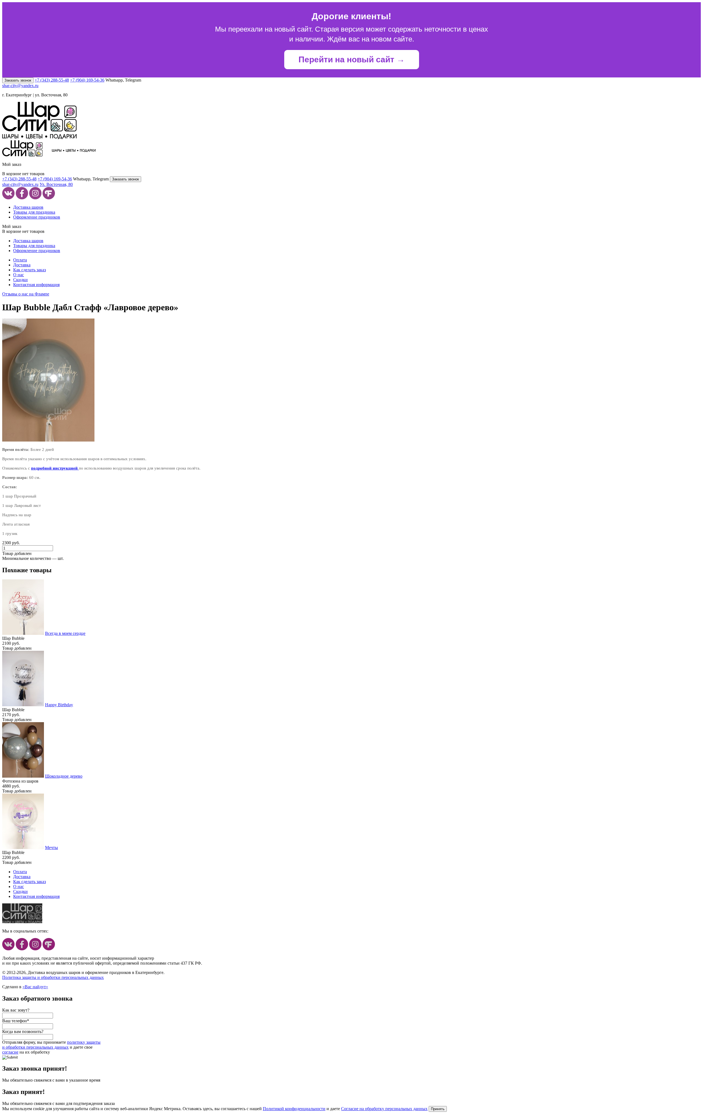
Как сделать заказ (29, 269)
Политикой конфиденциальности (294, 1108)
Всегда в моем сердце (65, 633)
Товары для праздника (34, 212)
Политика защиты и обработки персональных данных (53, 977)
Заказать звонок (17, 80)
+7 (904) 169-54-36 (87, 80)
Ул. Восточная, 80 (56, 184)
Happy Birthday (59, 704)
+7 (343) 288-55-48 (52, 80)
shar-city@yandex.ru (20, 85)
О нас (18, 274)
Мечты (51, 847)
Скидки (20, 279)
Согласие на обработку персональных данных (384, 1108)
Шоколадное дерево (63, 776)
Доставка (21, 265)
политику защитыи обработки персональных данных (51, 1044)
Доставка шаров (28, 207)
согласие (10, 1052)
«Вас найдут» (35, 986)
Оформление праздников (36, 217)
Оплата (20, 260)
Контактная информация (36, 284)
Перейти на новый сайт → (352, 59)
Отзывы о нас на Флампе (25, 294)
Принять (438, 1109)
